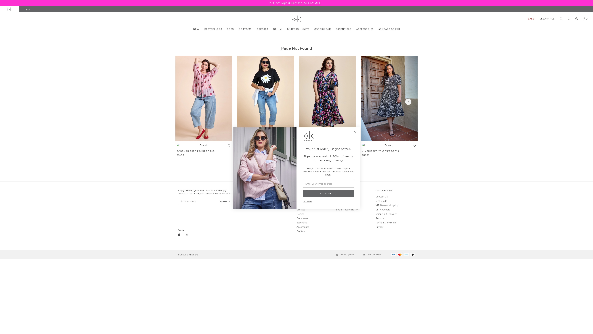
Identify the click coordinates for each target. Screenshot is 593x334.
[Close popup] (355, 132)
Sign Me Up (328, 193)
